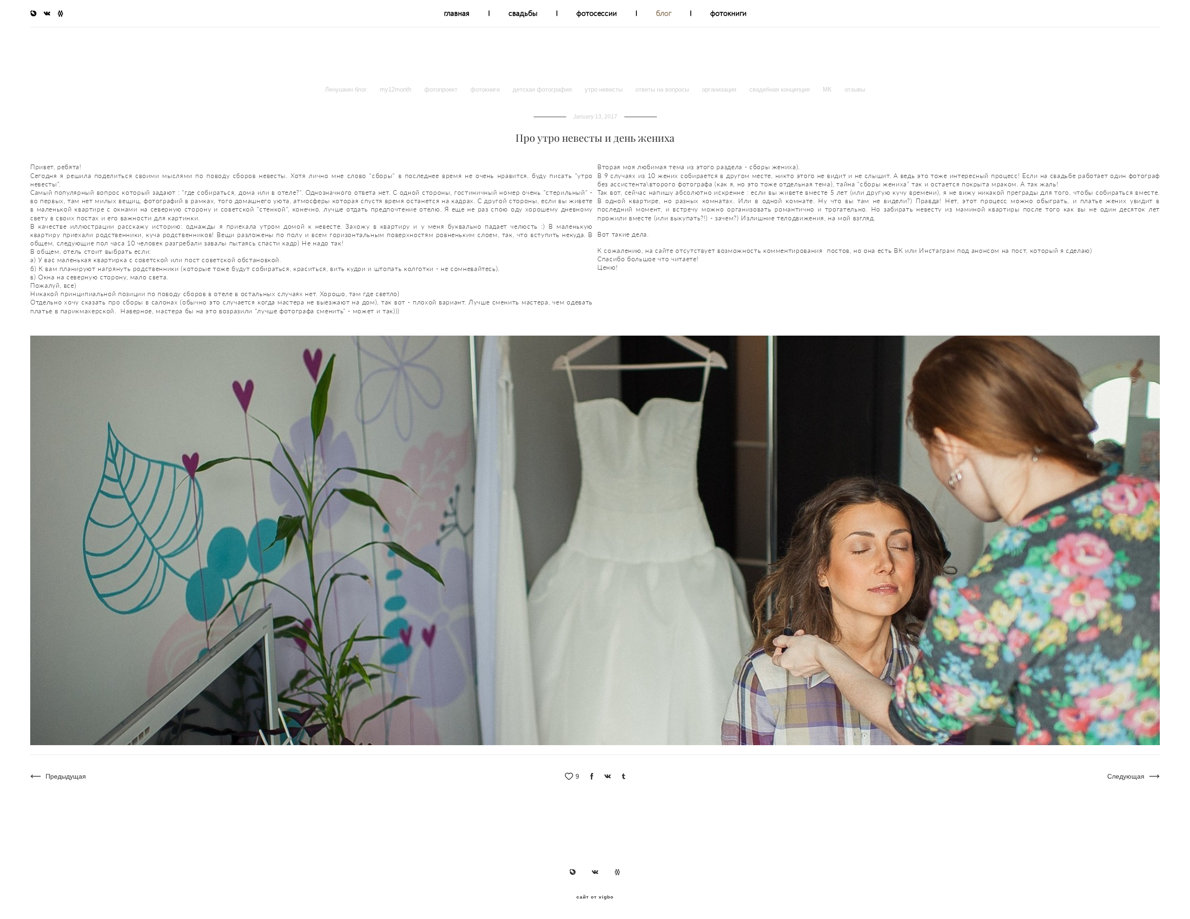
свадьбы (523, 13)
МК (828, 89)
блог (663, 13)
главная (456, 13)
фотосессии (596, 13)
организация (720, 89)
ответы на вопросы (663, 89)
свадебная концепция (780, 89)
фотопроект (441, 89)
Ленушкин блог (347, 89)
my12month (396, 89)
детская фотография (543, 89)
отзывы (855, 89)
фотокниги (728, 13)
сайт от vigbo (595, 897)
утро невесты (604, 89)
